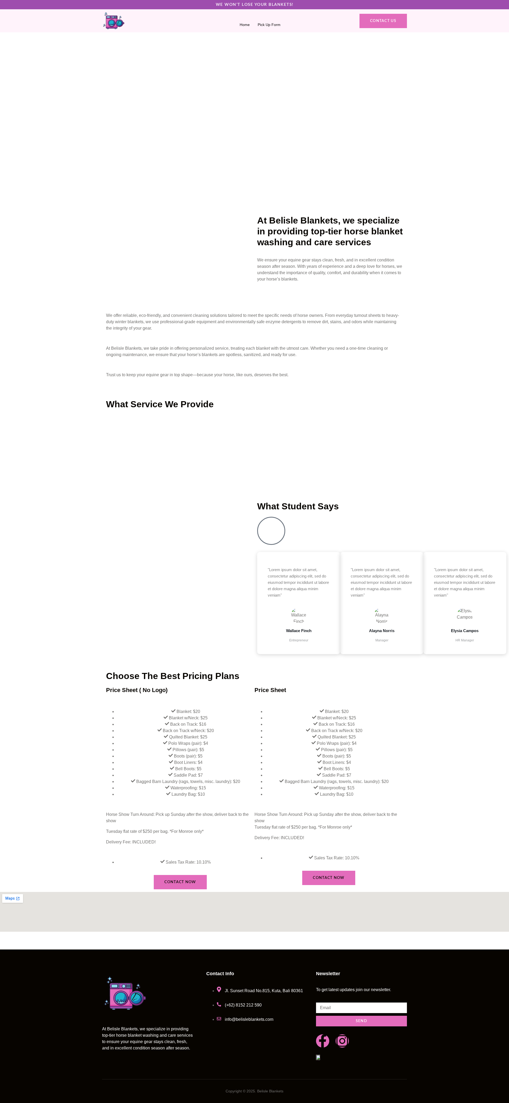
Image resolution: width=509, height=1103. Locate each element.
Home (245, 24)
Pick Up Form (269, 24)
